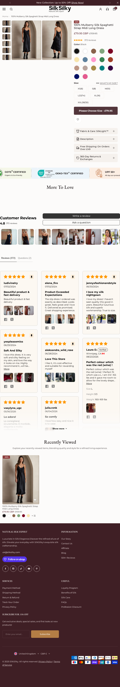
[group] (26, 40)
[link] (107, 9)
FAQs (64, 602)
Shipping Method (11, 592)
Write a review (81, 215)
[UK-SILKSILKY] (60, 9)
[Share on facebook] (6, 319)
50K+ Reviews (68, 557)
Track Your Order (10, 602)
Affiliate (65, 548)
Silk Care (65, 597)
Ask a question (81, 222)
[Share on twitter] (12, 320)
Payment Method (11, 588)
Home (5, 16)
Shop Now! (77, 2)
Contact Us (66, 543)
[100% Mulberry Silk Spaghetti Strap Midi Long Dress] (20, 479)
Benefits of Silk (68, 592)
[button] (78, 40)
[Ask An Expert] (107, 9)
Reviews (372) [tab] (8, 258)
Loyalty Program (69, 588)
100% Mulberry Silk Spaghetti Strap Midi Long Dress (20, 507)
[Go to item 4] (60, 237)
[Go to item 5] (76, 237)
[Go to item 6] (93, 237)
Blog (63, 553)
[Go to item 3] (43, 237)
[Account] (100, 9)
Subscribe (45, 634)
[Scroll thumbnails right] (116, 236)
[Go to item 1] (9, 237)
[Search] (11, 9)
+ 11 (34, 516)
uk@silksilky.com (11, 552)
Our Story (66, 539)
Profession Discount (71, 607)
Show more (58, 428)
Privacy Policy (9, 607)
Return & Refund (10, 597)
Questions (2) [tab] (24, 258)
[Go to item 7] (110, 237)
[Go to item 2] (26, 237)
